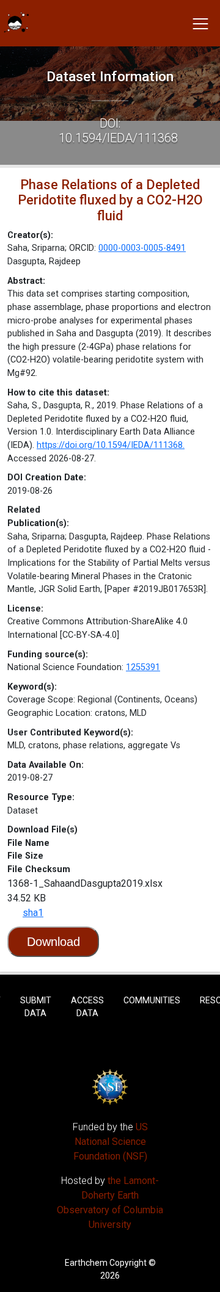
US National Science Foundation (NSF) (110, 1141)
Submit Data (35, 1006)
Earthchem (86, 1263)
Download (53, 941)
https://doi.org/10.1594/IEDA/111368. (111, 445)
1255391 (143, 667)
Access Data (87, 1006)
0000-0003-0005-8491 (142, 248)
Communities (151, 1000)
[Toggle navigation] (200, 23)
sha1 (33, 912)
